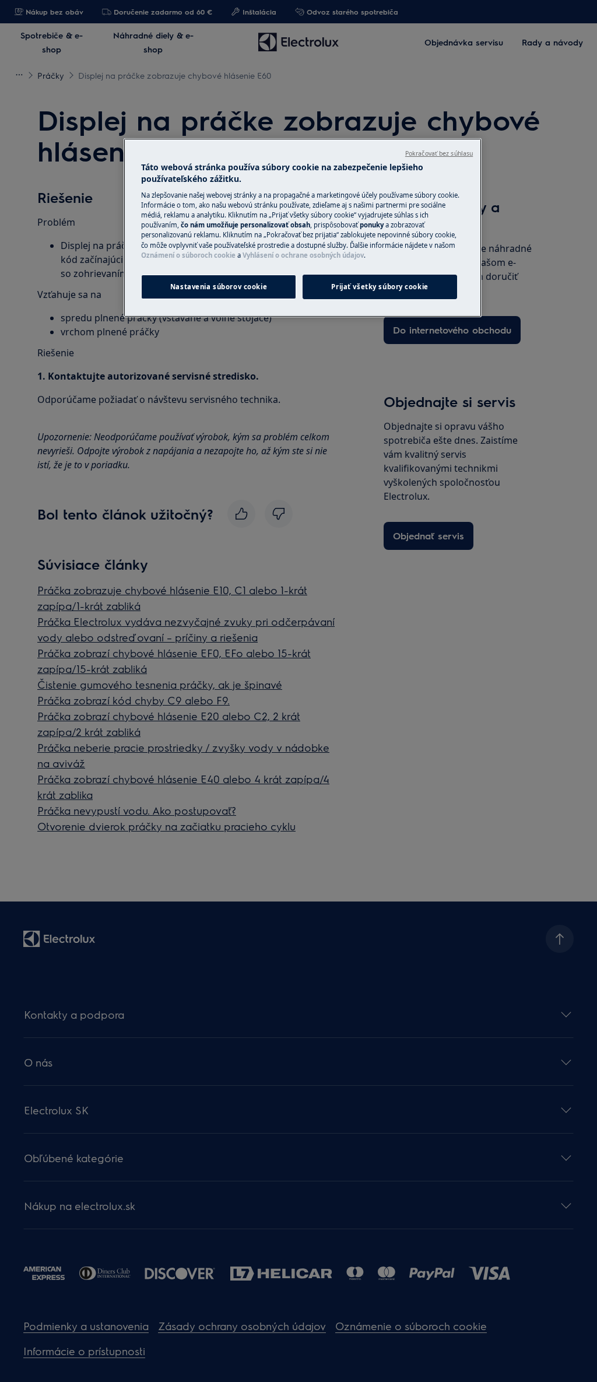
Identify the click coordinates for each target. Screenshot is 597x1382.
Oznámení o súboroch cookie (188, 255)
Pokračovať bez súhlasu (439, 153)
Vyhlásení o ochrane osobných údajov (303, 255)
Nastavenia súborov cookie (218, 286)
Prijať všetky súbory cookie (379, 286)
